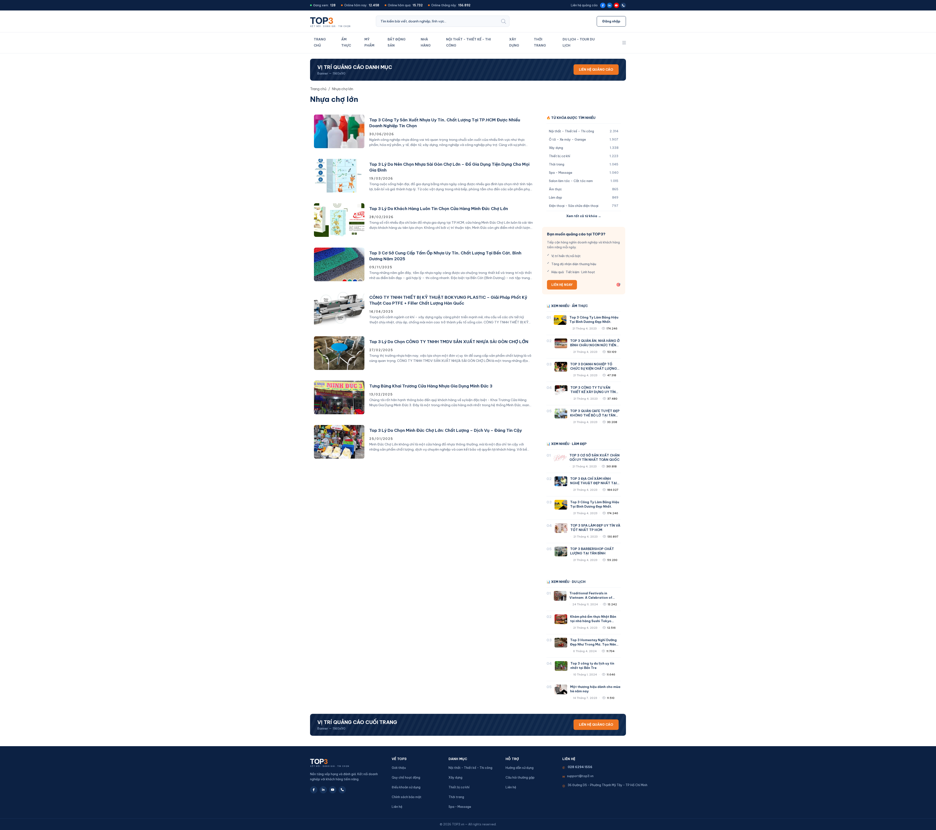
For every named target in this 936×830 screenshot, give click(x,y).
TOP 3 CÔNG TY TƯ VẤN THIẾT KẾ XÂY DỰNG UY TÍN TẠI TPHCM (593, 392)
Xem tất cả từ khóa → (583, 216)
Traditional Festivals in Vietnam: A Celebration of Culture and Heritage (590, 597)
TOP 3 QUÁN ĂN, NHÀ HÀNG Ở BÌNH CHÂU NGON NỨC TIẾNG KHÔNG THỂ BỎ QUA (595, 345)
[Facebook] (602, 5)
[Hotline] (623, 5)
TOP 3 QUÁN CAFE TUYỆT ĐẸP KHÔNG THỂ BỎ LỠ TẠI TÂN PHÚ (595, 415)
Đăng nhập (611, 21)
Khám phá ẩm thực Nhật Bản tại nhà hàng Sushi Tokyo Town (593, 621)
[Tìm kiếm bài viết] (503, 21)
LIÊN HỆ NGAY (562, 285)
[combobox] (437, 21)
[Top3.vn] (332, 21)
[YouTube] (616, 5)
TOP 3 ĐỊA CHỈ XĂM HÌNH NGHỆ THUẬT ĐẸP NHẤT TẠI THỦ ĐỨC (593, 483)
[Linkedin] (609, 5)
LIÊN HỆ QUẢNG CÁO (596, 69)
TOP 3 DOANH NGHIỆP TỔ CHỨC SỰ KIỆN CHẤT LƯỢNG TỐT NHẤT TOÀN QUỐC (593, 368)
